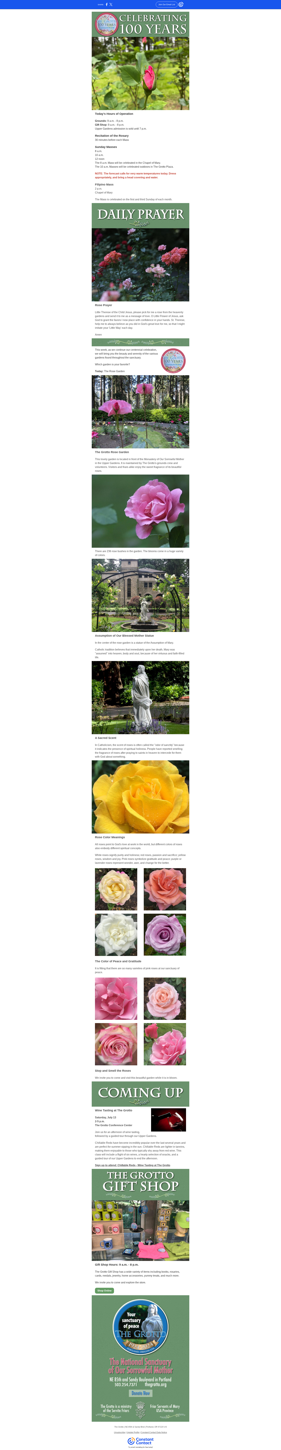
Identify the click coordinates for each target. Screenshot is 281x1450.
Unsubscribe (119, 1432)
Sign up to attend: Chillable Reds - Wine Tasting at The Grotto (132, 1165)
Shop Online (104, 1290)
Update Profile (133, 1432)
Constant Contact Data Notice (154, 1432)
